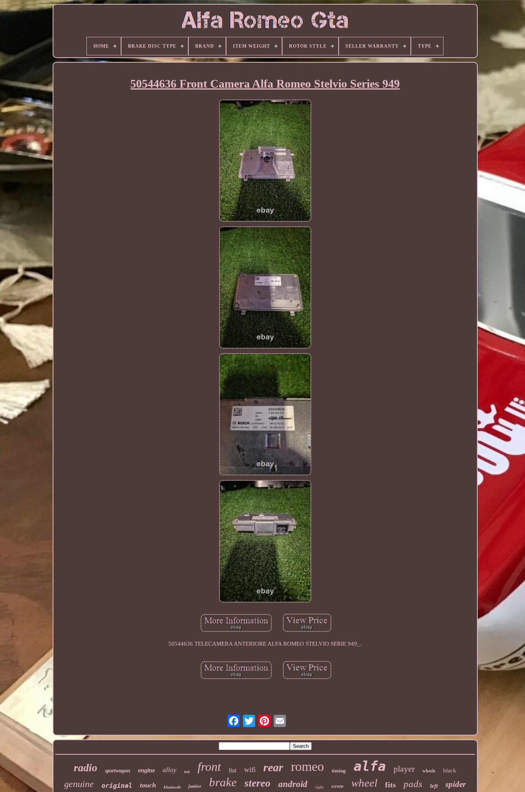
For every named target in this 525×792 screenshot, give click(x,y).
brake (223, 782)
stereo (257, 783)
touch (148, 785)
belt (187, 772)
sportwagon (117, 771)
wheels (428, 771)
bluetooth (172, 787)
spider (455, 784)
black (449, 770)
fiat (232, 770)
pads (413, 784)
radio (85, 768)
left (434, 786)
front (209, 767)
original (116, 785)
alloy (169, 770)
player (404, 769)
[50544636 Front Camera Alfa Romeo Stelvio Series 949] (265, 161)
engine (146, 770)
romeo (307, 766)
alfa (370, 766)
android (292, 784)
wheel (364, 783)
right (319, 787)
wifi (250, 769)
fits (390, 784)
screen (337, 786)
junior (194, 786)
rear (273, 767)
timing (339, 771)
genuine (79, 784)
